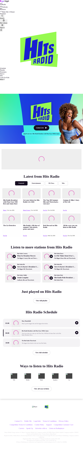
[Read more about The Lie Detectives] (11, 219)
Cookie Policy (39, 425)
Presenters (3, 72)
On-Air (45, 210)
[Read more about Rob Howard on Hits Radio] (51, 219)
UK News (51, 183)
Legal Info (37, 421)
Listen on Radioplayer (56, 428)
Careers (21, 428)
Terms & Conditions (50, 421)
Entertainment (36, 183)
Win (1, 75)
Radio (4, 4)
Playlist (2, 70)
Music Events (26, 210)
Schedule (3, 68)
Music (4, 210)
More (1, 79)
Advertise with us (41, 428)
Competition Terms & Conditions (21, 425)
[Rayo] (34, 407)
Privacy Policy (64, 421)
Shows (2, 74)
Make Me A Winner (8, 12)
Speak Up (29, 428)
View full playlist (41, 300)
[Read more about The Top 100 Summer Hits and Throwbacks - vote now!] (51, 193)
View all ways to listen (41, 389)
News (4, 9)
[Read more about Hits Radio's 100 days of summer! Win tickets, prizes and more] (31, 219)
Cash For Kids (4, 77)
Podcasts (5, 7)
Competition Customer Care (63, 425)
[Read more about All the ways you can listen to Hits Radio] (71, 219)
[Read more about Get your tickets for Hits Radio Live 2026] (31, 193)
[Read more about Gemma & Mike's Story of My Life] (71, 193)
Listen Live (40, 128)
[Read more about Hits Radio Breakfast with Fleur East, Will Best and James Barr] (11, 193)
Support (49, 425)
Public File (28, 421)
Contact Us (18, 421)
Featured (21, 183)
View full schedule (41, 352)
